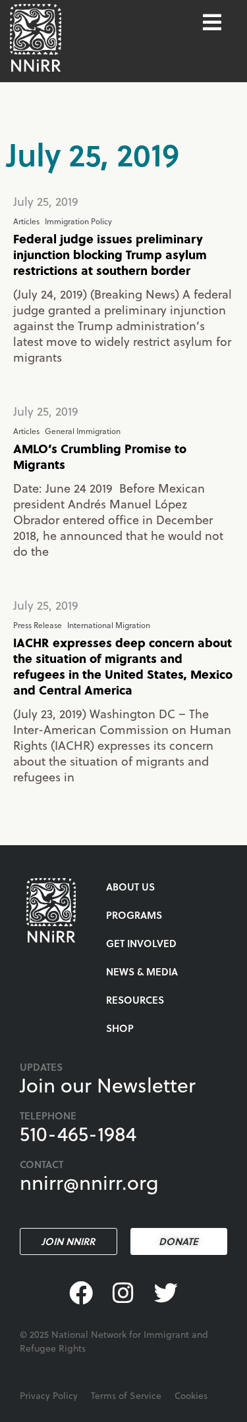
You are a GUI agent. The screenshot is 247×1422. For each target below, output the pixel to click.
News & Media (142, 971)
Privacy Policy (49, 1395)
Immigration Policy (78, 221)
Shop (120, 1028)
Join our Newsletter (108, 1084)
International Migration (108, 625)
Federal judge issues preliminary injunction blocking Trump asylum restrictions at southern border (110, 254)
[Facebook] (80, 1293)
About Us (130, 886)
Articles (26, 221)
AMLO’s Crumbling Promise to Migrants (99, 456)
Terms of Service (126, 1395)
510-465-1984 (78, 1133)
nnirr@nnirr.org (89, 1181)
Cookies (191, 1395)
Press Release (37, 625)
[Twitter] (166, 1293)
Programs (134, 915)
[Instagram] (123, 1293)
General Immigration (83, 431)
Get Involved (141, 943)
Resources (135, 1000)
